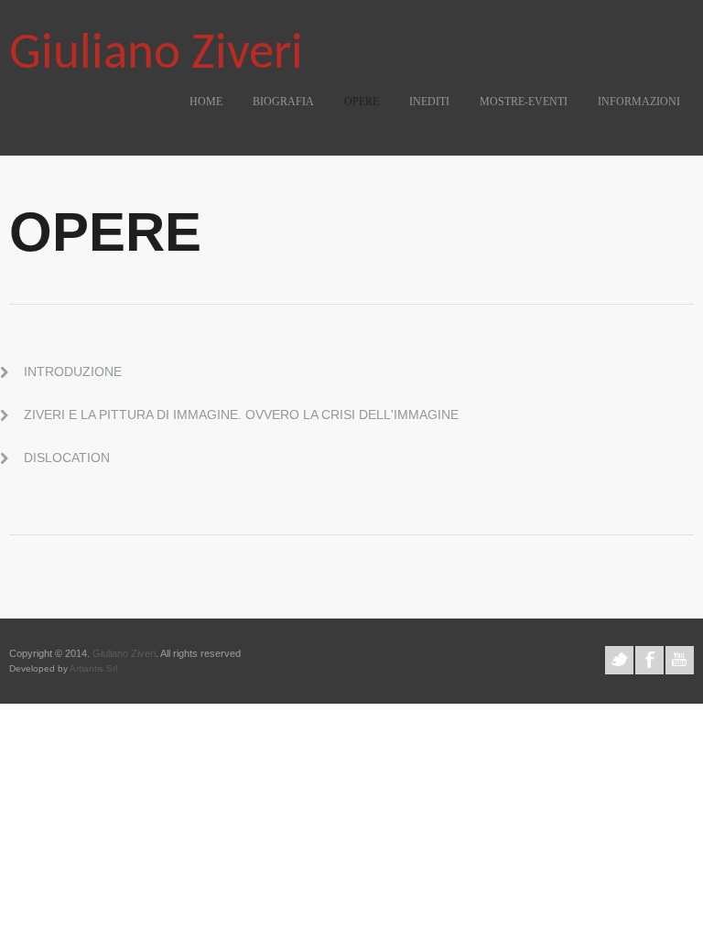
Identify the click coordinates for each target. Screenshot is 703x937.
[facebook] (649, 660)
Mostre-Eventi (524, 101)
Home (205, 101)
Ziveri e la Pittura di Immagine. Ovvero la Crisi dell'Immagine (241, 414)
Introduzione (73, 371)
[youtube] (679, 660)
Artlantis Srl (93, 668)
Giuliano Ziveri (156, 55)
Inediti (429, 101)
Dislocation (67, 457)
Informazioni (639, 101)
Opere (361, 101)
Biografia (283, 101)
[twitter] (619, 660)
